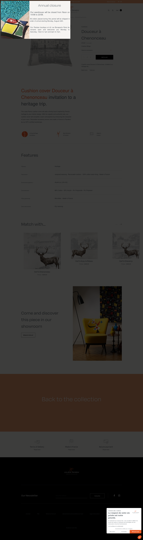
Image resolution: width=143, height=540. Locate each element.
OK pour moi (135, 531)
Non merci (112, 531)
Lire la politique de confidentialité (115, 526)
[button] (140, 537)
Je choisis (124, 531)
